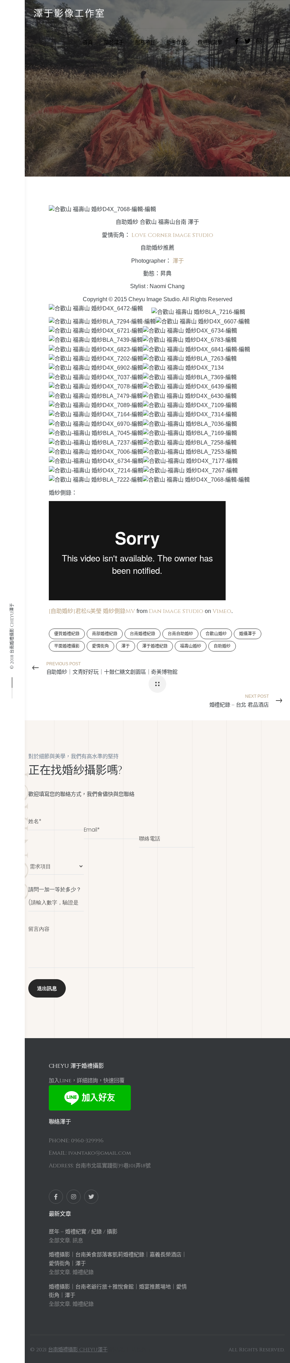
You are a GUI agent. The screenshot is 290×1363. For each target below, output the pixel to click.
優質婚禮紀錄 (67, 634)
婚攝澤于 (247, 634)
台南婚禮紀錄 (142, 634)
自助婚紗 (62, 106)
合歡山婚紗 (216, 634)
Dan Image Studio (176, 611)
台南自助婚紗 (180, 634)
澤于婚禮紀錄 (155, 646)
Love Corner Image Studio (172, 235)
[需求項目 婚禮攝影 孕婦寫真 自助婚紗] (56, 863)
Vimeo (222, 611)
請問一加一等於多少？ (54, 889)
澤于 (178, 261)
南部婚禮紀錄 (104, 634)
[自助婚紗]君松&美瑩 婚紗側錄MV (92, 611)
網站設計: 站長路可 (130, 1349)
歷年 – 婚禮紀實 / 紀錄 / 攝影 (83, 1232)
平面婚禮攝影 (67, 646)
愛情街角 (100, 646)
